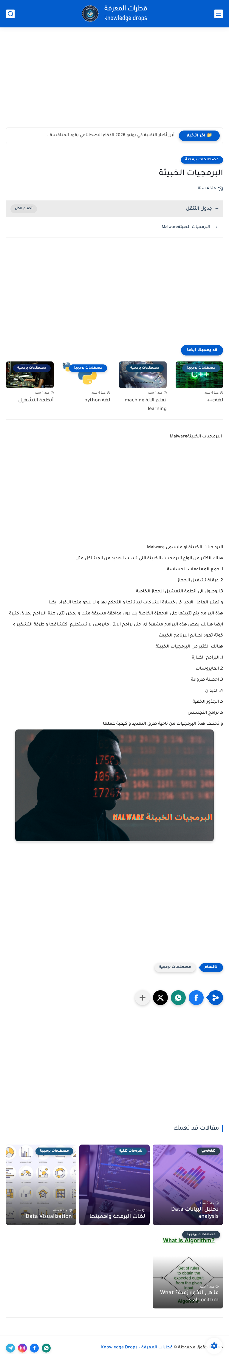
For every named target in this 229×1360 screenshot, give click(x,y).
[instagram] (22, 1348)
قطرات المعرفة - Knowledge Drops (137, 1347)
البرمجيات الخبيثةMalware (186, 227)
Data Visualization (49, 1217)
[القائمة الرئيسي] (218, 13)
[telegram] (10, 1348)
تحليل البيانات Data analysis (195, 1213)
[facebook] (34, 1348)
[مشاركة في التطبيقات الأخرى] (142, 997)
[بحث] (10, 13)
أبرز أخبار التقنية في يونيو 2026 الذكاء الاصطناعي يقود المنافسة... (109, 135)
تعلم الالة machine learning (146, 405)
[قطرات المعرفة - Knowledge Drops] (114, 13)
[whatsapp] (46, 1348)
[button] (196, 997)
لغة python (97, 400)
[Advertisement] (114, 81)
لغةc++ (215, 400)
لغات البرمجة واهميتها (117, 1217)
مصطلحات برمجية (202, 160)
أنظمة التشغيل (36, 400)
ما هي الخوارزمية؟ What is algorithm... (189, 1296)
